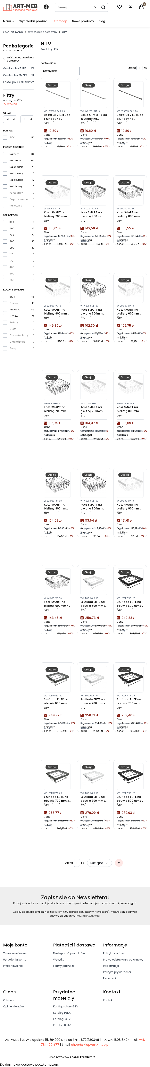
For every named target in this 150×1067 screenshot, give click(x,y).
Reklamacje (111, 966)
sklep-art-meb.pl (13, 32)
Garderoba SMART (18, 75)
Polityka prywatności (117, 972)
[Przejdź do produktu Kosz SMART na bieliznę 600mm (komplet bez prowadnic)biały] (130, 289)
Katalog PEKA (62, 1013)
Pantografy (16, 192)
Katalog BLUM (62, 1025)
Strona (132, 68)
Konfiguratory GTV (65, 1006)
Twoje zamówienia (15, 953)
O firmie (8, 1000)
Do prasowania (19, 199)
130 (11, 260)
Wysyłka (58, 960)
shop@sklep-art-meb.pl (90, 1044)
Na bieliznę (16, 186)
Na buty (14, 154)
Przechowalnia (13, 966)
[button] (103, 7)
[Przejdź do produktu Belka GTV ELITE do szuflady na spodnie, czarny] (130, 94)
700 (12, 235)
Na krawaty (16, 173)
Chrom (14, 303)
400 (12, 267)
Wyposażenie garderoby (42, 32)
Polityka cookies (114, 953)
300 (12, 222)
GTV (12, 137)
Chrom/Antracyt (19, 335)
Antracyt (15, 309)
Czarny (14, 316)
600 (12, 228)
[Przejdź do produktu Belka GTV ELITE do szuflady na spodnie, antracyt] (57, 94)
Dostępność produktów (69, 953)
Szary (13, 348)
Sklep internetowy (70, 1057)
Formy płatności (64, 966)
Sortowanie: (48, 63)
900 (12, 247)
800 (12, 241)
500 (12, 273)
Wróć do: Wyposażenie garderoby (20, 58)
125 (11, 254)
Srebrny (14, 322)
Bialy (12, 296)
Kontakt (108, 1000)
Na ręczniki (16, 205)
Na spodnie (16, 167)
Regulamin (58, 911)
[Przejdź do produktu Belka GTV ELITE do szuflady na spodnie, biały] (93, 94)
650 (12, 280)
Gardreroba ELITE (18, 68)
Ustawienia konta (14, 960)
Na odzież (15, 160)
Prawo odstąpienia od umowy (123, 960)
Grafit (13, 329)
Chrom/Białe (17, 341)
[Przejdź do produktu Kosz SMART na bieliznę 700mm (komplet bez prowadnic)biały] (93, 387)
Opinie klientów (13, 1006)
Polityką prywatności (88, 915)
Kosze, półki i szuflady (18, 82)
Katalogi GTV (62, 1019)
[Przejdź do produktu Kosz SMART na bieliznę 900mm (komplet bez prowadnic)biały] (130, 484)
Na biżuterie (16, 179)
